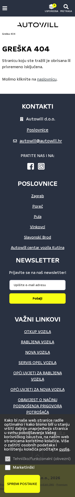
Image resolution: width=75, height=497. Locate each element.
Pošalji (37, 298)
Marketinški (24, 467)
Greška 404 (8, 34)
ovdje (64, 449)
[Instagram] (43, 167)
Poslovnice (37, 130)
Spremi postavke (22, 484)
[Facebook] (32, 167)
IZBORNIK (5, 8)
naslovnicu (46, 79)
